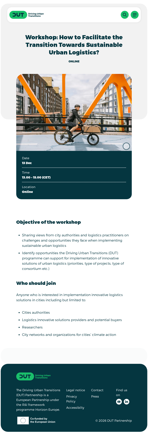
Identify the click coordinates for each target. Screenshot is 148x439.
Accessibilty (75, 407)
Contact (97, 390)
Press (95, 396)
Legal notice (75, 390)
